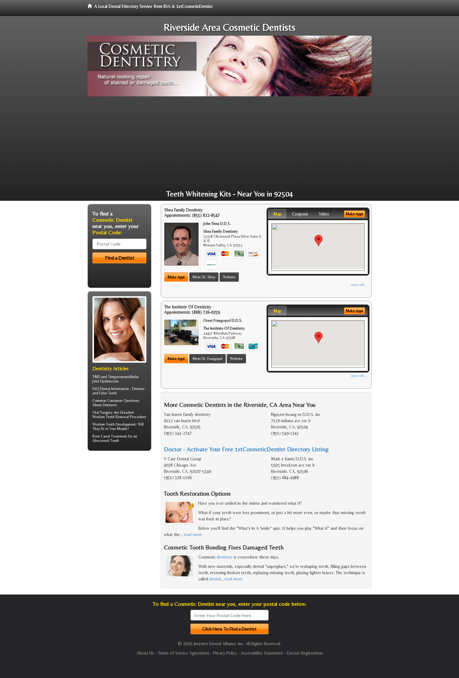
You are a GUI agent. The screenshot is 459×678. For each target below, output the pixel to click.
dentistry (224, 556)
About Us (145, 652)
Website (229, 277)
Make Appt (176, 277)
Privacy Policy (225, 652)
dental (215, 578)
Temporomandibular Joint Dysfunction (115, 379)
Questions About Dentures (115, 402)
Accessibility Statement (262, 652)
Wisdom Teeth (103, 417)
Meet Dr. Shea (204, 277)
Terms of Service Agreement (183, 652)
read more (193, 534)
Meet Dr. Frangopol (207, 359)
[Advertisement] (229, 143)
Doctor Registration (305, 652)
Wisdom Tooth (103, 424)
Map (277, 213)
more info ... (359, 284)
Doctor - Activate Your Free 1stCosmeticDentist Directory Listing (246, 449)
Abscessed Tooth (105, 440)
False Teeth (108, 393)
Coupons (300, 213)
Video (324, 213)
